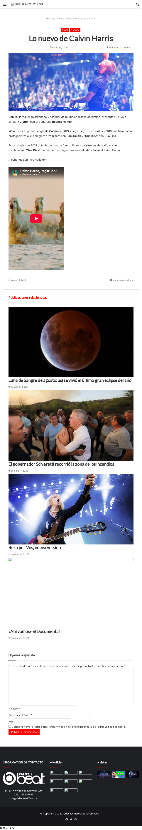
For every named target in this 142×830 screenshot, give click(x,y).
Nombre (14, 708)
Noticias (75, 29)
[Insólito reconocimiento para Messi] (118, 774)
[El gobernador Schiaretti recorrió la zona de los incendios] (71, 425)
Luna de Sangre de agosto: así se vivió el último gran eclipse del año (70, 380)
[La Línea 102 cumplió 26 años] (71, 792)
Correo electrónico (20, 715)
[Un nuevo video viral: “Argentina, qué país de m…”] (132, 774)
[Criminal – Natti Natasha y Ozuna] (85, 783)
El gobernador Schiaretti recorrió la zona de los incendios (61, 464)
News (60, 18)
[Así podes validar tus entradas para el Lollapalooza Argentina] (103, 774)
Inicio (52, 18)
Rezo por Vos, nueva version (35, 547)
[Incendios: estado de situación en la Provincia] (56, 783)
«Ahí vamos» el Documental (34, 631)
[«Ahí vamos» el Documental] (71, 593)
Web (11, 721)
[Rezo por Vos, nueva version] (71, 509)
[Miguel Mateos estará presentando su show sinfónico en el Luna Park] (71, 774)
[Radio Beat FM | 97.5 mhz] (27, 4)
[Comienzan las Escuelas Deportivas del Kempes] (85, 774)
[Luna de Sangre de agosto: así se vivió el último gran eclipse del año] (71, 342)
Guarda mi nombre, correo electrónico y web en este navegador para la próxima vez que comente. (69, 726)
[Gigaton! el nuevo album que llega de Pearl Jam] (56, 774)
